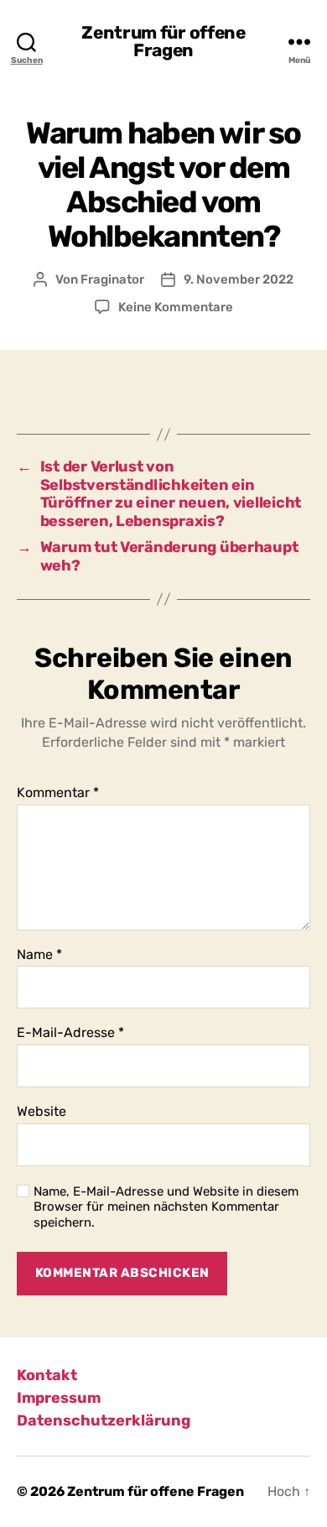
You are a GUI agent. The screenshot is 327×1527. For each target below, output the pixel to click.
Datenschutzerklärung (103, 1420)
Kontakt (47, 1375)
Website (41, 1111)
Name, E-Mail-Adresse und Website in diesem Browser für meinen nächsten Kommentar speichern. (166, 1207)
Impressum (59, 1398)
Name (39, 954)
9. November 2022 (238, 279)
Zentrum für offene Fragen (163, 41)
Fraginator (112, 279)
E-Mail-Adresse (70, 1032)
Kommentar (58, 792)
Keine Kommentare (175, 307)
